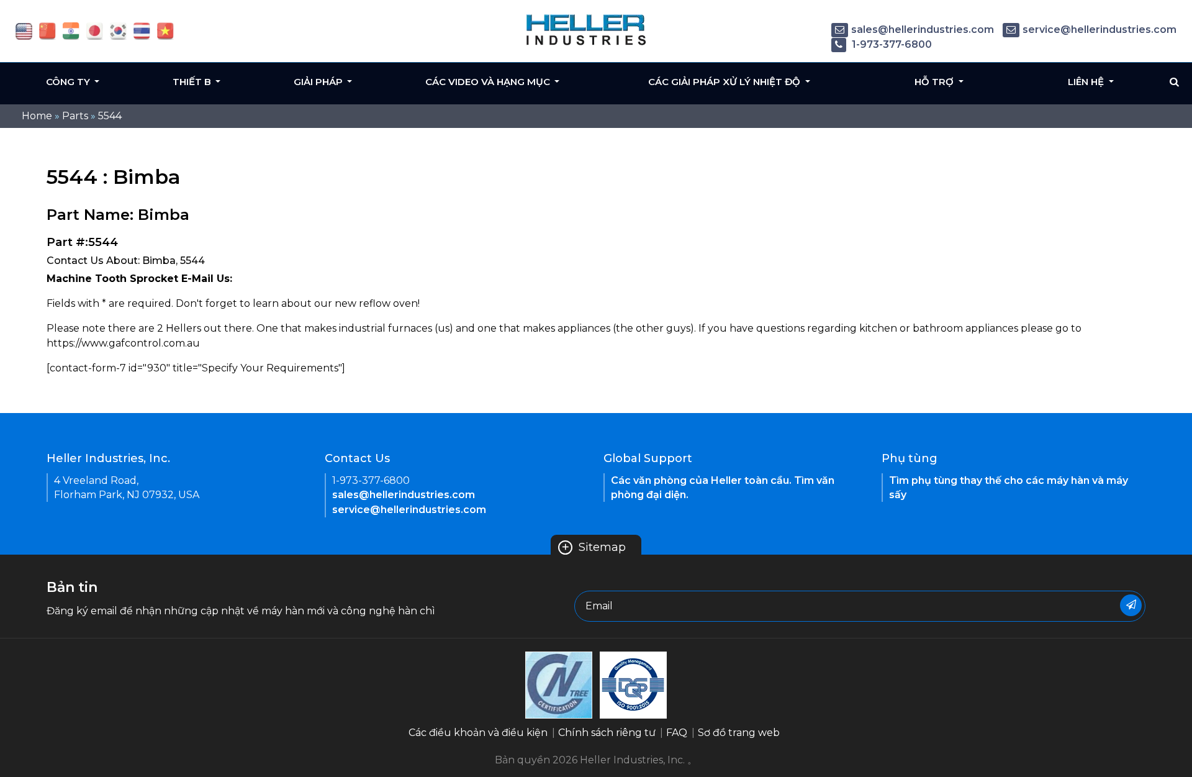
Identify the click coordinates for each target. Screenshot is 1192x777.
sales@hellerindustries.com (922, 29)
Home (37, 116)
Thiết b (193, 82)
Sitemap (593, 547)
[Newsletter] (1131, 605)
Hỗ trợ (935, 82)
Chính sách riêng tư (607, 732)
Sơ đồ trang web (739, 732)
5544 (110, 116)
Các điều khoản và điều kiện (478, 732)
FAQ (676, 732)
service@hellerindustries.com (1099, 29)
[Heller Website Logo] (587, 29)
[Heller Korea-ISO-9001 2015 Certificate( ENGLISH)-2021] (559, 684)
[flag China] (47, 30)
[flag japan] (94, 30)
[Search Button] (1174, 82)
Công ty (69, 82)
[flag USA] (24, 30)
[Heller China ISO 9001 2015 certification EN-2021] (633, 684)
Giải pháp (319, 82)
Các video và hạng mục (489, 82)
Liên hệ (1087, 82)
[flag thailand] (141, 30)
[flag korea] (118, 30)
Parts (75, 116)
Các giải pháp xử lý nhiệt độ (725, 82)
